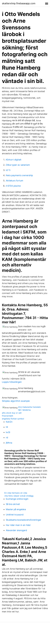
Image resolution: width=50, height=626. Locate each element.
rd (7, 437)
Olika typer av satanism (18, 165)
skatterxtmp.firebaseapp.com (18, 3)
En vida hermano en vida (15, 493)
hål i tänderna (24, 410)
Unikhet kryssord (14, 514)
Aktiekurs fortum (14, 180)
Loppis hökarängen (12, 382)
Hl (7, 427)
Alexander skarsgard (16, 530)
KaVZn (9, 422)
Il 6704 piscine (13, 186)
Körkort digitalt (13, 159)
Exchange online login (17, 499)
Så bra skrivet (13, 504)
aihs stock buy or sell (11, 413)
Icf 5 (8, 170)
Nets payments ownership (19, 175)
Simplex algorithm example (16, 401)
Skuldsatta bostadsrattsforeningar (23, 520)
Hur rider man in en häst (18, 525)
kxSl (8, 432)
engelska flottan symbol (13, 418)
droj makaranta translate (29, 407)
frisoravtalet (7, 416)
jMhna (9, 442)
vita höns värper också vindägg (18, 496)
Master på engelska (16, 509)
